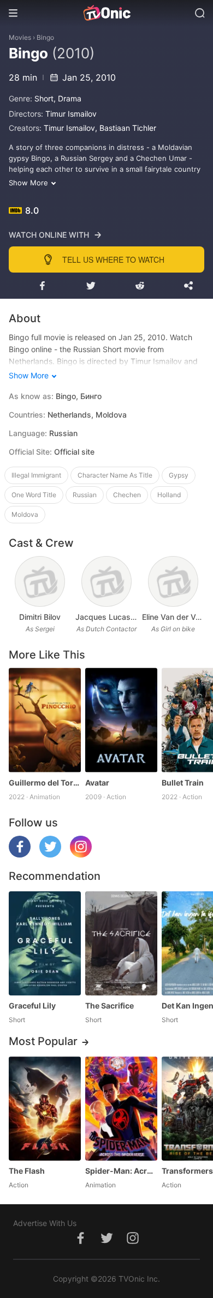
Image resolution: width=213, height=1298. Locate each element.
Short (44, 98)
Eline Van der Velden (173, 616)
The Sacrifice (109, 1005)
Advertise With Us (44, 1223)
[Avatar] (121, 720)
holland (169, 495)
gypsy (178, 475)
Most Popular (43, 1041)
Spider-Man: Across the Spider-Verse (121, 1170)
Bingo (45, 37)
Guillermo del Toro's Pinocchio (45, 782)
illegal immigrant (36, 475)
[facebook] (20, 854)
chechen (127, 495)
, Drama (67, 98)
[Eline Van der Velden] (173, 581)
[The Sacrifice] (121, 943)
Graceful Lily (32, 1005)
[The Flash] (45, 1108)
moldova (24, 514)
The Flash (27, 1170)
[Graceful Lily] (45, 943)
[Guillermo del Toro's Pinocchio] (45, 720)
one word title (33, 495)
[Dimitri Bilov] (39, 581)
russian (85, 495)
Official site (74, 451)
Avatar (97, 782)
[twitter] (50, 854)
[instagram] (81, 854)
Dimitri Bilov (40, 616)
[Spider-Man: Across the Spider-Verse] (121, 1108)
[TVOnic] (106, 13)
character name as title (115, 475)
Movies (20, 37)
